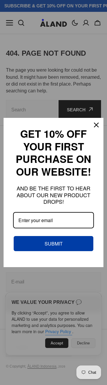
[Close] (96, 125)
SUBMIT (54, 243)
